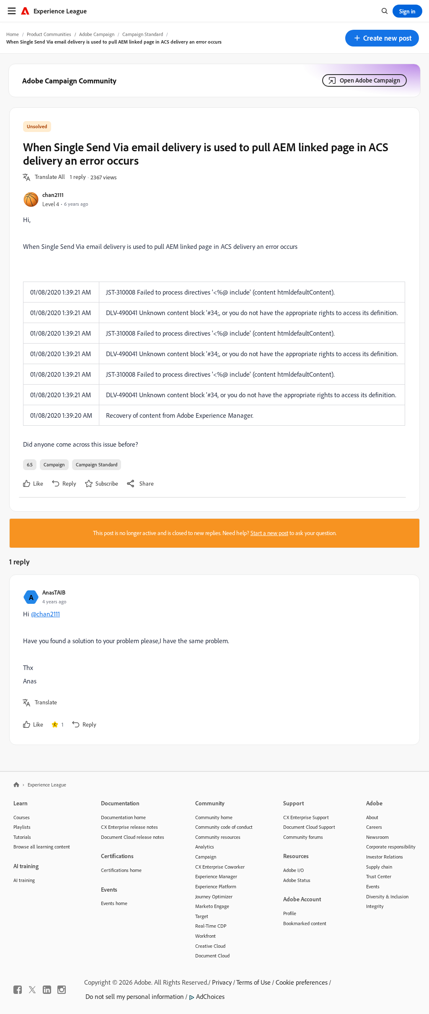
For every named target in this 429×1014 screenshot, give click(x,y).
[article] (212, 659)
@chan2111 (45, 614)
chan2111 (53, 194)
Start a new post (269, 533)
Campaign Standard (142, 34)
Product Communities (49, 34)
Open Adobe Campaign (370, 80)
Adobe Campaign (96, 34)
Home (12, 34)
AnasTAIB (53, 592)
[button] (382, 38)
